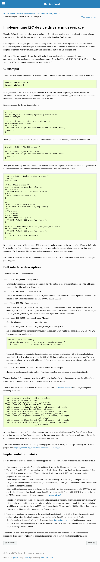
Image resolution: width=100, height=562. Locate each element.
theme (27, 557)
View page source (88, 17)
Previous (11, 543)
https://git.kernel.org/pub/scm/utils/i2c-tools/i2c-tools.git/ (37, 448)
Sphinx (15, 557)
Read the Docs (47, 557)
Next (90, 543)
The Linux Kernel (52, 4)
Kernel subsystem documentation (21, 13)
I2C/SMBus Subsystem (47, 13)
